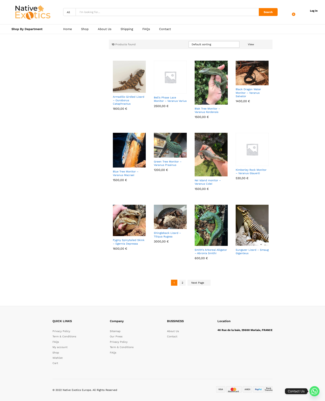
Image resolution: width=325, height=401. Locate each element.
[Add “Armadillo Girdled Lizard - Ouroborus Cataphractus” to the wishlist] (132, 88)
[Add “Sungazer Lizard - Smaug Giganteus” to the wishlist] (255, 242)
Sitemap (115, 331)
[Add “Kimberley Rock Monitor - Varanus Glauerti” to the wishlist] (255, 162)
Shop (85, 29)
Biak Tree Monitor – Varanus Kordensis (207, 110)
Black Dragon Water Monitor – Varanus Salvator (248, 92)
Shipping (127, 29)
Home (67, 29)
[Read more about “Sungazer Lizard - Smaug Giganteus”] (239, 242)
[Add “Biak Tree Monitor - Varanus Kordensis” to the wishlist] (214, 100)
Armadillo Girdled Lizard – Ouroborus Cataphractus (128, 100)
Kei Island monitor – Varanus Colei (208, 182)
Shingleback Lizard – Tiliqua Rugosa (167, 234)
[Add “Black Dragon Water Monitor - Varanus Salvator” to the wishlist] (255, 81)
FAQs (146, 29)
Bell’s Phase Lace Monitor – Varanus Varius (170, 99)
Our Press (116, 336)
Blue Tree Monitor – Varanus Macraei (125, 173)
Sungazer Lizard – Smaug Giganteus (252, 251)
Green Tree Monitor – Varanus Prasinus (167, 163)
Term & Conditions (64, 336)
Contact (165, 29)
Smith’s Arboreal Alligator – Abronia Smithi (211, 251)
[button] (116, 88)
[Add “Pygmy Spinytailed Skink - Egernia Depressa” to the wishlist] (132, 232)
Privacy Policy (61, 331)
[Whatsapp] (314, 391)
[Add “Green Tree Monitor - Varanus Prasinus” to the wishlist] (173, 153)
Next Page (198, 282)
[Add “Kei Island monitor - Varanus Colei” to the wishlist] (214, 172)
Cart (55, 363)
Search (268, 12)
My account (60, 347)
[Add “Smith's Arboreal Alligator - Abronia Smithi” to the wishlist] (214, 242)
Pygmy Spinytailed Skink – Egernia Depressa (128, 242)
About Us (104, 29)
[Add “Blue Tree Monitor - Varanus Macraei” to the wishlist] (132, 163)
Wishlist (57, 357)
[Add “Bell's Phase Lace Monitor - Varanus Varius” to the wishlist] (173, 89)
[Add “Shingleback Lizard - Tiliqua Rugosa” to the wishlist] (173, 225)
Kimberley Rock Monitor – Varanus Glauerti (251, 171)
